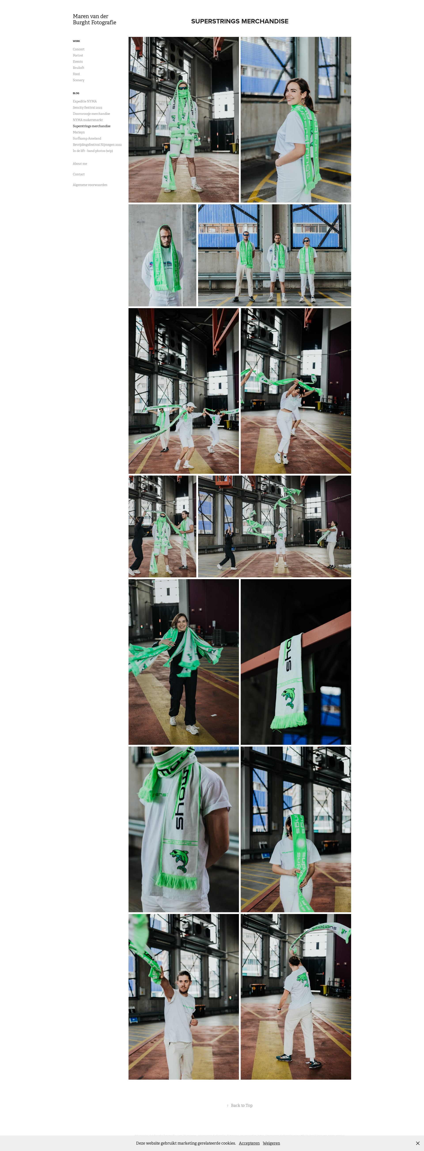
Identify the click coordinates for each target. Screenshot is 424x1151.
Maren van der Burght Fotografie (94, 19)
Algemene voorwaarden (90, 185)
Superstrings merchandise (91, 126)
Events (78, 62)
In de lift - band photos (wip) (93, 151)
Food (76, 74)
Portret (78, 55)
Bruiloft (78, 68)
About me (80, 164)
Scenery (78, 80)
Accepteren (249, 1143)
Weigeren (271, 1143)
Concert (79, 49)
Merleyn (79, 132)
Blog (76, 93)
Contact (79, 174)
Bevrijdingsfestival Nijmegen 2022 (97, 145)
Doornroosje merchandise (91, 114)
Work (76, 41)
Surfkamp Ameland (87, 138)
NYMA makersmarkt (88, 120)
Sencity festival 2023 (87, 108)
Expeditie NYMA (85, 101)
